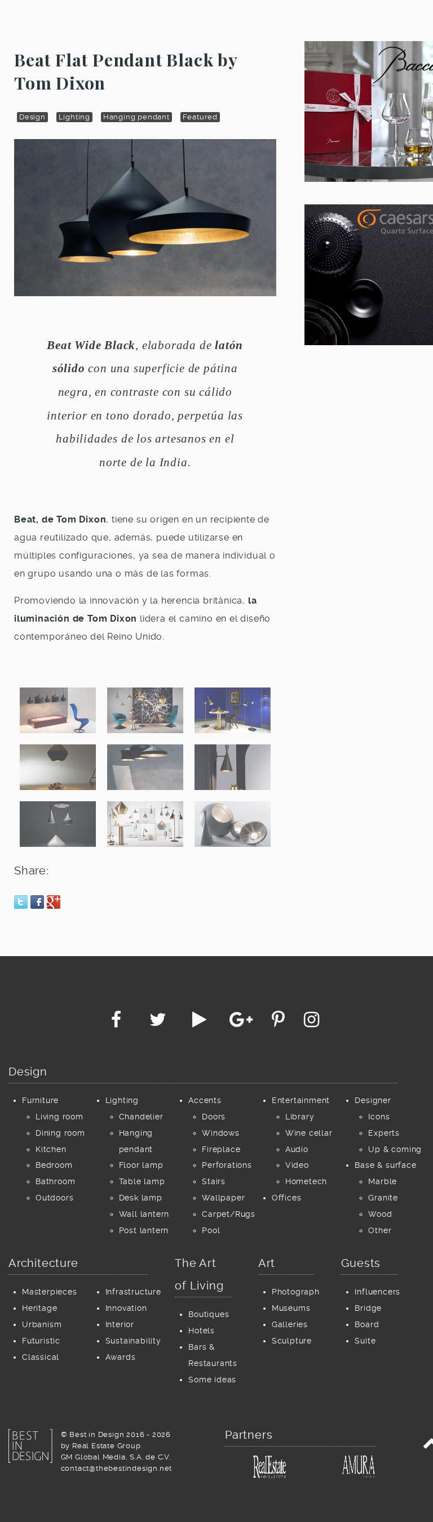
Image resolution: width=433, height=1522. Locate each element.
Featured (200, 117)
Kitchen (51, 1149)
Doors (214, 1116)
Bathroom (55, 1181)
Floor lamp (141, 1165)
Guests (361, 1263)
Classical (40, 1357)
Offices (287, 1197)
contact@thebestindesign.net (117, 1468)
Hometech (306, 1181)
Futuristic (41, 1340)
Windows (221, 1132)
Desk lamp (140, 1197)
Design (32, 117)
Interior (119, 1324)
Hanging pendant (136, 117)
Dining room (60, 1132)
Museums (291, 1308)
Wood (380, 1214)
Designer (373, 1100)
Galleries (290, 1324)
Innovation (126, 1308)
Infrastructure (133, 1291)
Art (266, 1263)
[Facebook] (118, 1023)
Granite (383, 1197)
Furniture (40, 1100)
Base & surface (385, 1165)
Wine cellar (309, 1132)
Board (367, 1324)
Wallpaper (223, 1197)
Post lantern (144, 1230)
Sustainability (133, 1340)
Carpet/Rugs (228, 1214)
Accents (205, 1100)
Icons (379, 1116)
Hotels (201, 1330)
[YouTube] (200, 1023)
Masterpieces (49, 1291)
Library (300, 1116)
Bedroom (54, 1165)
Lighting (74, 117)
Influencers (377, 1291)
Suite (365, 1340)
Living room (59, 1116)
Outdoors (54, 1197)
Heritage (39, 1308)
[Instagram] (312, 1023)
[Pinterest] (279, 1023)
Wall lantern (144, 1214)
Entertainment (301, 1100)
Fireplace (221, 1149)
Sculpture (292, 1340)
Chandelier (141, 1116)
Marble (382, 1181)
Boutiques (208, 1314)
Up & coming (395, 1149)
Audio (296, 1149)
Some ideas (212, 1379)
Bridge (368, 1308)
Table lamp (142, 1181)
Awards (120, 1357)
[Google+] (242, 1023)
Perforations (227, 1165)
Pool (211, 1230)
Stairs (214, 1181)
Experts (384, 1132)
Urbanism (41, 1324)
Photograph (296, 1291)
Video (297, 1165)
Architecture (43, 1263)
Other (379, 1230)
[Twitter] (159, 1023)
